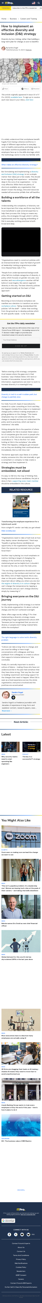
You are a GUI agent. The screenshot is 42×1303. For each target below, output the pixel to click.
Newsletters (21, 1271)
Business (13, 19)
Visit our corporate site (28, 1214)
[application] (21, 241)
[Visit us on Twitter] (15, 1234)
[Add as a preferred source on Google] (8, 1220)
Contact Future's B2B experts (21, 1283)
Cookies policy (21, 1267)
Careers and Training (28, 19)
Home (3, 19)
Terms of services (26, 353)
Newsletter (37, 89)
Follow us (26, 89)
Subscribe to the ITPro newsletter (25, 8)
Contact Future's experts (21, 1243)
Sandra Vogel (13, 48)
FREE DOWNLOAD (8, 531)
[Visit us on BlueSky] (28, 1234)
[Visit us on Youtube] (22, 1234)
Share (6, 89)
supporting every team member (25, 481)
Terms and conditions (21, 1255)
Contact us (21, 1251)
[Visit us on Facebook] (9, 1234)
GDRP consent (21, 1275)
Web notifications (21, 1263)
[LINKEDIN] (14, 697)
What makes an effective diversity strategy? (19, 165)
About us (21, 1247)
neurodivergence (19, 280)
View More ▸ (21, 1190)
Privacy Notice (29, 355)
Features (29, 50)
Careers (21, 1279)
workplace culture (8, 306)
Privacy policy (21, 1259)
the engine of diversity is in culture (15, 583)
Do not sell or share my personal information (21, 1287)
